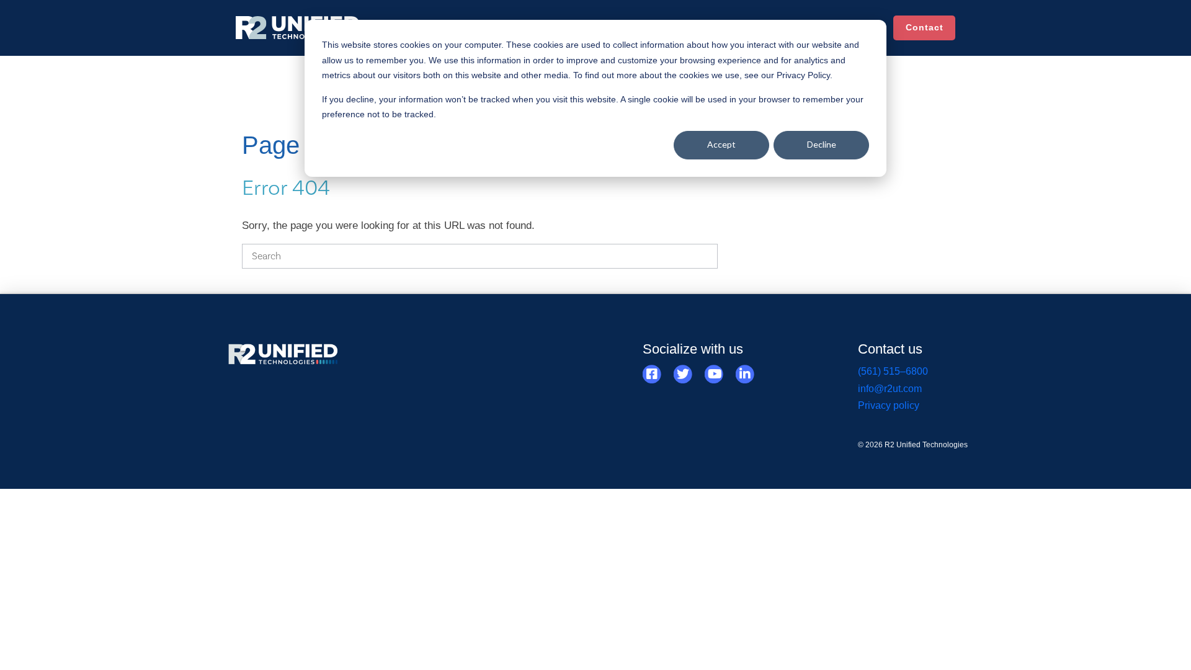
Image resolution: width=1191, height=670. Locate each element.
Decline (821, 144)
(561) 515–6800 (893, 371)
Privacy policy (888, 405)
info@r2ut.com (890, 388)
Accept (721, 144)
